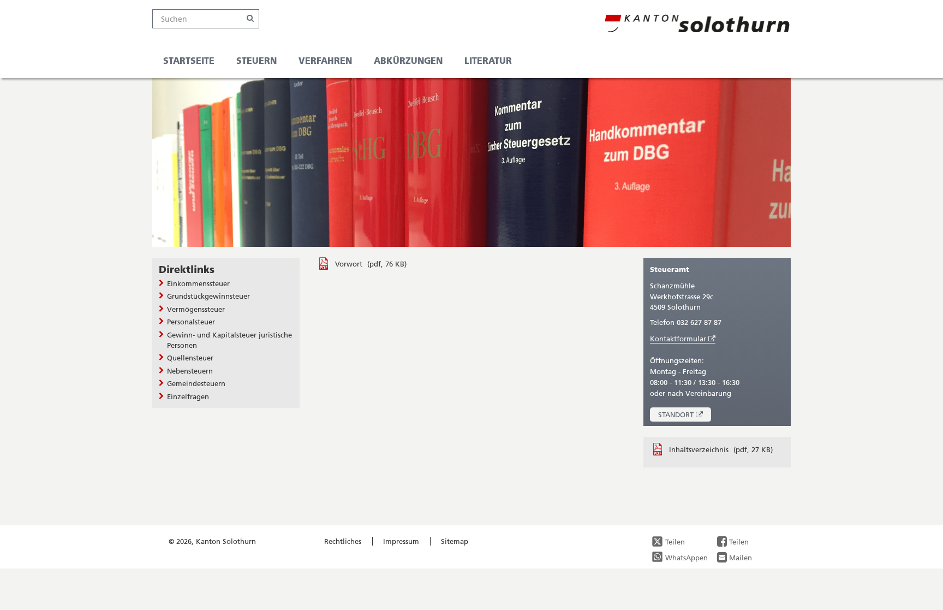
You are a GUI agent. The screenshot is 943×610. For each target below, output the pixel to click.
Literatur (488, 60)
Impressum (401, 541)
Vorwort (350, 263)
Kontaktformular (682, 339)
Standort (684, 416)
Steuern (256, 60)
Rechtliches (342, 541)
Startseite (188, 60)
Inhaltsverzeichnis (700, 449)
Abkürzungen (408, 60)
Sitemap (454, 541)
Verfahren (325, 60)
